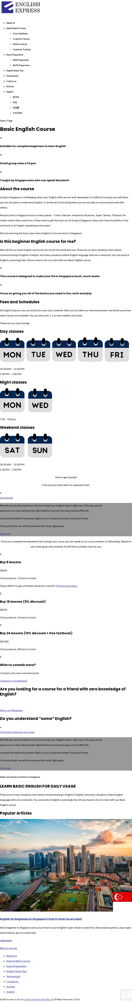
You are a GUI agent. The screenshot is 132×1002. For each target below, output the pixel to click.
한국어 (16, 97)
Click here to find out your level (17, 732)
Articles (10, 86)
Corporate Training (22, 49)
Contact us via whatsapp (13, 680)
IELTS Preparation (21, 65)
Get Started (6, 497)
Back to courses (8, 948)
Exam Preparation (14, 54)
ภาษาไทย (17, 113)
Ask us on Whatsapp (11, 710)
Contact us (11, 81)
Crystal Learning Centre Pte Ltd (38, 999)
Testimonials (12, 76)
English (9, 91)
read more (6, 940)
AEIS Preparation (21, 60)
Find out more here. (66, 585)
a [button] (0, 492)
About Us (10, 23)
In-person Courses (21, 39)
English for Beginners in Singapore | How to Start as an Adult (41, 919)
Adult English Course (16, 28)
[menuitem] (66, 515)
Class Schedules (20, 33)
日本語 (16, 107)
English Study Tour (15, 70)
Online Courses (20, 44)
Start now (5, 533)
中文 (15, 102)
